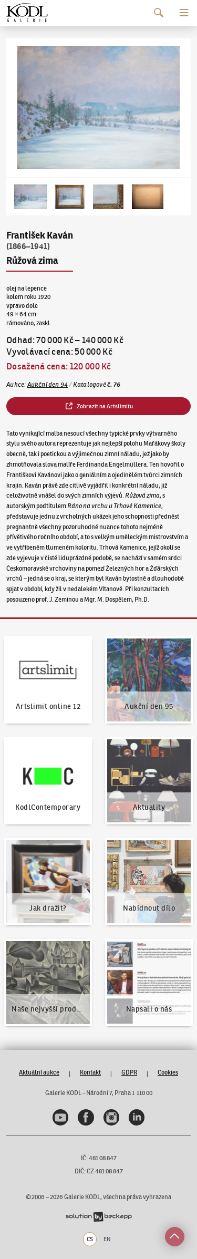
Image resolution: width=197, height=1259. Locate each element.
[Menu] (184, 13)
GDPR (129, 1072)
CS (90, 1239)
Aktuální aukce (39, 1072)
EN (107, 1239)
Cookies (168, 1072)
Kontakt (90, 1072)
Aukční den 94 (47, 384)
